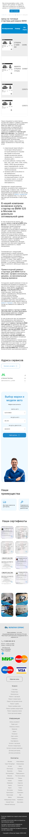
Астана (10, 766)
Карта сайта (14, 736)
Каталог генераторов (14, 745)
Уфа (20, 795)
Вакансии (14, 729)
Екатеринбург (10, 773)
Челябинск (20, 799)
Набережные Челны (9, 799)
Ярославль (20, 802)
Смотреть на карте (9, 366)
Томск (20, 787)
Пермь (20, 771)
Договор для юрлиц (14, 750)
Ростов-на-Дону (20, 775)
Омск (20, 766)
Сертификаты (14, 741)
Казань (10, 780)
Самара (20, 780)
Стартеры (14, 689)
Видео (14, 731)
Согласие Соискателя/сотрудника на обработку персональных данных (11, 825)
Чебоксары (20, 797)
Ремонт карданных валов (14, 711)
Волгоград (10, 768)
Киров (10, 785)
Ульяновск (20, 792)
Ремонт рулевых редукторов (14, 708)
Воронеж (9, 771)
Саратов (20, 783)
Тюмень (20, 790)
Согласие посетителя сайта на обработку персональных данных (13, 821)
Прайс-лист (14, 724)
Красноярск (10, 792)
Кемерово (10, 783)
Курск (9, 787)
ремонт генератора (20, 194)
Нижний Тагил (10, 802)
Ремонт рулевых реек (14, 706)
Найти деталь (13, 435)
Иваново (9, 775)
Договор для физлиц (14, 753)
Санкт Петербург (10, 764)
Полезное (14, 733)
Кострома (10, 790)
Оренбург (20, 768)
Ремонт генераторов (15, 699)
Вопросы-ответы (14, 726)
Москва (10, 761)
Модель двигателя (15, 425)
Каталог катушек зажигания (14, 748)
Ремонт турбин (14, 703)
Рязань (20, 778)
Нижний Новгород (10, 804)
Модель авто (15, 417)
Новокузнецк (20, 764)
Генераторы (14, 691)
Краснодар (10, 795)
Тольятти (20, 785)
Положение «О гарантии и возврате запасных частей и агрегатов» (14, 829)
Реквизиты (14, 738)
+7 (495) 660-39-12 (9, 641)
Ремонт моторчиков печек (14, 701)
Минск (10, 797)
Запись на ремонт (15, 722)
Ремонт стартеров (14, 696)
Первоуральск (20, 773)
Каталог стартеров (14, 743)
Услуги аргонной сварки (14, 713)
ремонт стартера (6, 303)
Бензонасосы (14, 694)
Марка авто (15, 409)
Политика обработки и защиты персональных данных (14, 817)
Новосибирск (20, 761)
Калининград (9, 778)
